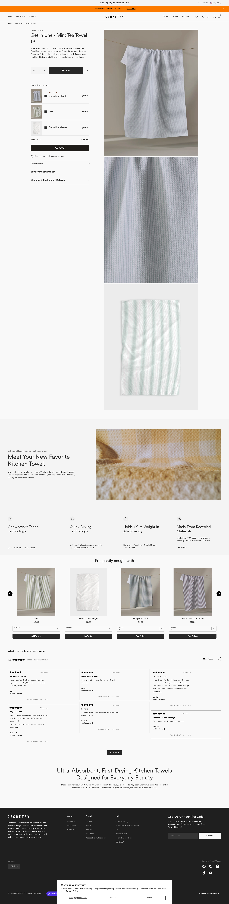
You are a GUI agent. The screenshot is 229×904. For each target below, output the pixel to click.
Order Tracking (122, 822)
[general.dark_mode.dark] (203, 16)
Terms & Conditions (124, 838)
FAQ (117, 830)
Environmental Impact (43, 172)
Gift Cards (71, 830)
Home (10, 23)
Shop (16, 23)
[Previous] (10, 593)
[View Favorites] (196, 16)
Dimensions (37, 164)
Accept (113, 898)
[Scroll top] (226, 901)
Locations (71, 826)
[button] (215, 3)
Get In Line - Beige (58, 127)
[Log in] (214, 16)
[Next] (218, 593)
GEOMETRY (19, 894)
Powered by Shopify (34, 894)
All (21, 23)
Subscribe (210, 836)
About (88, 826)
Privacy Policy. (72, 891)
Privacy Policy (121, 834)
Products (71, 822)
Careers (89, 822)
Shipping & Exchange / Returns (48, 180)
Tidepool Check (140, 618)
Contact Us (120, 842)
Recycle (89, 830)
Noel (51, 111)
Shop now (131, 9)
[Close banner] (223, 9)
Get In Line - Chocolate (193, 618)
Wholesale (90, 834)
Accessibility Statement (96, 838)
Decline (149, 898)
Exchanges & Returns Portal (127, 826)
